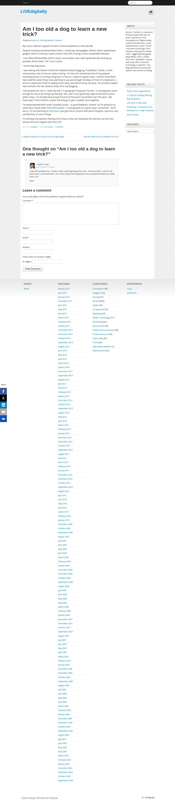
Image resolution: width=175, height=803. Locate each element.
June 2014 (62, 350)
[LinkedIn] (3, 405)
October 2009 (64, 528)
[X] (3, 398)
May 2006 (62, 698)
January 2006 (64, 714)
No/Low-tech (98, 326)
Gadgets (96, 293)
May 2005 (62, 747)
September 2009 (65, 532)
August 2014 (63, 346)
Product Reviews (100, 334)
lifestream (54, 111)
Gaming (96, 297)
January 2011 (64, 470)
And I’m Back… (133, 114)
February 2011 (64, 466)
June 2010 (62, 499)
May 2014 (62, 355)
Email (26, 237)
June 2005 (62, 743)
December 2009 (65, 524)
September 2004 (65, 780)
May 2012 (62, 417)
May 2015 (62, 309)
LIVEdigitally (34, 11)
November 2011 (65, 441)
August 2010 (63, 491)
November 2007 (65, 623)
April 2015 (62, 313)
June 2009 (62, 545)
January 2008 (64, 615)
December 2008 (65, 569)
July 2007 (62, 640)
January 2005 (64, 764)
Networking (98, 321)
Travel (95, 342)
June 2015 (62, 305)
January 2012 (64, 433)
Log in (129, 288)
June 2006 (62, 693)
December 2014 (65, 330)
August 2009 (63, 536)
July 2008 (62, 590)
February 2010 (64, 516)
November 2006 (65, 673)
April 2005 (62, 751)
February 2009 (64, 561)
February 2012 (64, 429)
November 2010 (65, 479)
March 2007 (63, 656)
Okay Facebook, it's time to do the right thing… (44, 136)
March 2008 (63, 607)
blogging (48, 127)
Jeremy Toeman (54, 40)
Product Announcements (104, 330)
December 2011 (65, 437)
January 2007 (64, 664)
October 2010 (64, 483)
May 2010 (62, 503)
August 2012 (63, 412)
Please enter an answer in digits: (37, 256)
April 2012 (62, 421)
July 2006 (62, 689)
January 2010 (64, 520)
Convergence (98, 288)
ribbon (52, 61)
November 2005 (65, 722)
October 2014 (64, 338)
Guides (96, 305)
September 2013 (65, 375)
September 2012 (65, 408)
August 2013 (63, 379)
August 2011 (63, 454)
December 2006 (65, 669)
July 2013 (62, 383)
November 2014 (65, 334)
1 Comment (58, 127)
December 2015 (65, 301)
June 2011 (62, 458)
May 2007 (62, 648)
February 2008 (64, 611)
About (25, 2)
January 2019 (64, 288)
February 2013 (64, 392)
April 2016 (62, 293)
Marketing (97, 313)
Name (26, 228)
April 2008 (62, 602)
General (34, 127)
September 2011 (65, 449)
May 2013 (62, 388)
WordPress (132, 293)
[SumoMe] (3, 418)
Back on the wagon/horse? (139, 91)
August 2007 (63, 636)
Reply (31, 181)
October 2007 (64, 627)
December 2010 (65, 474)
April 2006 (62, 702)
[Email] (3, 411)
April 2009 (62, 553)
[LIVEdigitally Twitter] (151, 12)
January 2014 (64, 367)
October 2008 (64, 578)
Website (26, 247)
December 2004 (65, 768)
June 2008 (62, 594)
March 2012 (63, 425)
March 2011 (63, 462)
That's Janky (98, 338)
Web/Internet (98, 350)
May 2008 (62, 598)
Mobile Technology (101, 317)
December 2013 (65, 371)
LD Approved (98, 309)
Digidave (40, 164)
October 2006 (64, 677)
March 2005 (63, 755)
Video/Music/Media (101, 346)
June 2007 (62, 644)
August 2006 (63, 685)
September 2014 (65, 342)
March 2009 (63, 557)
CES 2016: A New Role (137, 103)
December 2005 (65, 718)
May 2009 (62, 549)
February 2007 (64, 660)
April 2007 (62, 652)
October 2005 (64, 726)
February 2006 (64, 710)
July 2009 (62, 540)
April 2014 (62, 359)
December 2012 (65, 400)
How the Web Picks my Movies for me (100, 136)
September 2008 (65, 582)
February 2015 (64, 321)
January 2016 (64, 297)
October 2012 (64, 404)
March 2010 (63, 511)
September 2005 (65, 731)
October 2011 (64, 445)
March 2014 (63, 363)
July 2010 (62, 495)
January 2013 (64, 396)
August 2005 (63, 735)
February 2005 (64, 760)
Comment (28, 200)
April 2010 (62, 507)
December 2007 (65, 619)
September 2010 (65, 487)
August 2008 (63, 586)
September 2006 (65, 681)
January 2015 (64, 326)
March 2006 (63, 706)
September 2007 (65, 631)
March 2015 (63, 317)
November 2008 (65, 573)
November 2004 (65, 772)
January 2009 (64, 565)
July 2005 (62, 739)
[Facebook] (3, 391)
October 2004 (64, 776)
